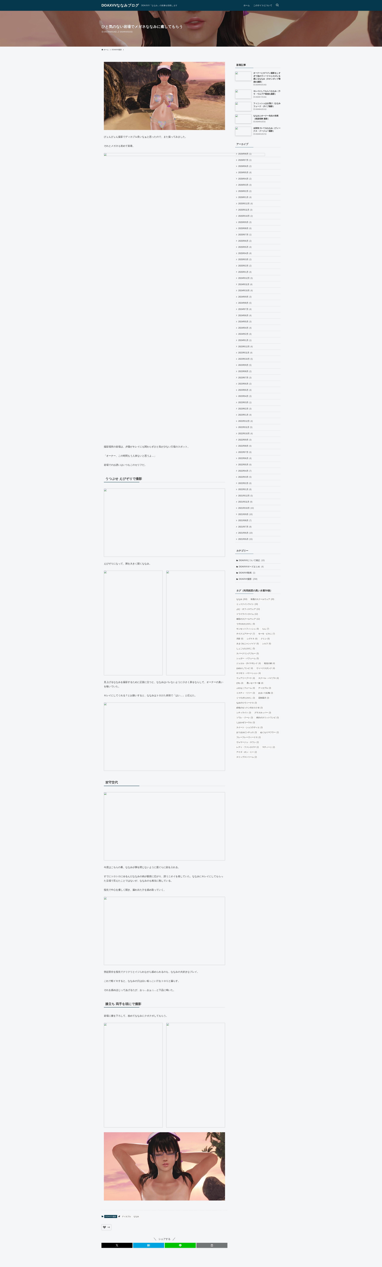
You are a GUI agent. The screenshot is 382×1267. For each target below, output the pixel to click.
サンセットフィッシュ (247, 629)
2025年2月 (244, 265)
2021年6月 (245, 533)
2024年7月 (244, 309)
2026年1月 (244, 197)
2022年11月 (245, 427)
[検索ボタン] (277, 5)
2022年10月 (245, 433)
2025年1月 (244, 272)
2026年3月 (244, 185)
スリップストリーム (246, 757)
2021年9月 (245, 514)
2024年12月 (245, 278)
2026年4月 (244, 178)
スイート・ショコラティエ (249, 727)
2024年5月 (244, 321)
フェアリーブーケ (245, 678)
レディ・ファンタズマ (247, 747)
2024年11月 (245, 284)
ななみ (136, 1216)
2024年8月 (244, 303)
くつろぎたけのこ (245, 698)
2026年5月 (244, 172)
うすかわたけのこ (245, 624)
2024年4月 (244, 328)
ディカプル (126, 1216)
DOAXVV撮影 (110, 1216)
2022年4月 (244, 471)
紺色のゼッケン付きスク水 (249, 708)
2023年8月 (244, 371)
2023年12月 (245, 346)
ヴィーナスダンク (265, 668)
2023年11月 (245, 352)
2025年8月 (244, 228)
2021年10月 (246, 508)
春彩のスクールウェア (248, 619)
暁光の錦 (269, 663)
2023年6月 (244, 383)
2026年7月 (244, 160)
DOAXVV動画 (247, 572)
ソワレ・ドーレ (244, 717)
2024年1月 (244, 340)
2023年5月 (244, 390)
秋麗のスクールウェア (262, 599)
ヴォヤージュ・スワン (247, 742)
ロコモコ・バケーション (248, 673)
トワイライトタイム (247, 614)
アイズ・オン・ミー (246, 752)
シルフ (266, 643)
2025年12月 (245, 203)
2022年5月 (244, 464)
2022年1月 (244, 489)
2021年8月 (244, 520)
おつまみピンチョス (246, 732)
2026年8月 (244, 154)
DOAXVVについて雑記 (252, 560)
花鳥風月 (263, 698)
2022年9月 (244, 440)
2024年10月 (245, 290)
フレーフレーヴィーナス (248, 737)
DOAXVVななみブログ (120, 5)
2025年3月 (244, 259)
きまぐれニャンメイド (247, 643)
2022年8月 (244, 446)
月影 (239, 639)
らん (265, 629)
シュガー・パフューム (247, 658)
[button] (117, 1245)
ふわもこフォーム (245, 688)
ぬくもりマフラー (269, 732)
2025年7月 (244, 234)
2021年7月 (244, 526)
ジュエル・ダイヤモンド (248, 663)
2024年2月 (244, 334)
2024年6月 (244, 315)
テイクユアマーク (245, 634)
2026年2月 (244, 191)
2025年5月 (244, 247)
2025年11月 (245, 210)
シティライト (243, 712)
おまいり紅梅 (265, 693)
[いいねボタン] (104, 1227)
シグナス (252, 639)
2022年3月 (244, 477)
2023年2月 (244, 408)
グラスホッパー (262, 712)
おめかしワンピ (244, 668)
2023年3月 (244, 402)
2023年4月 (244, 396)
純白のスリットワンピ (267, 717)
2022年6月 (244, 458)
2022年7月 (244, 452)
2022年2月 (244, 483)
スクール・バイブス (268, 678)
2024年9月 (244, 297)
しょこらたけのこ (245, 648)
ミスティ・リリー (245, 693)
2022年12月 (245, 421)
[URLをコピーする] (211, 1245)
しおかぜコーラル (245, 722)
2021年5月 (245, 539)
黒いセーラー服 (255, 683)
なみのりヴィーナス (246, 703)
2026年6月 (244, 166)
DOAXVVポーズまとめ (251, 566)
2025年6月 (244, 241)
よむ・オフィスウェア (248, 609)
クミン (265, 639)
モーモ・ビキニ (266, 634)
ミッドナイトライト (247, 604)
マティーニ (268, 747)
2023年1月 (244, 415)
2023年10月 (245, 359)
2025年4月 (244, 253)
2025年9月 (244, 222)
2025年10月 (245, 216)
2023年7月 (244, 377)
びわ (239, 683)
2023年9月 (244, 365)
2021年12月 (245, 495)
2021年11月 (245, 502)
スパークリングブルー (247, 653)
